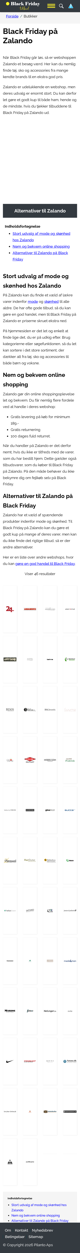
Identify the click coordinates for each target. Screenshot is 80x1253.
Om (8, 1230)
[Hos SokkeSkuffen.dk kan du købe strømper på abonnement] (50, 1111)
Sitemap (36, 1236)
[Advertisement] (40, 162)
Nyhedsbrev (42, 1230)
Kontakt (21, 1230)
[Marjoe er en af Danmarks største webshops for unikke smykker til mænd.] (10, 1011)
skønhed (51, 301)
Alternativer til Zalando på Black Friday (40, 1221)
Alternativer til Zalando (40, 211)
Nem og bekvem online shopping (41, 246)
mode (33, 301)
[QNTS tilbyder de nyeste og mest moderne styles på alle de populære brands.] (50, 1061)
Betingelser (15, 1236)
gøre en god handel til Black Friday (45, 563)
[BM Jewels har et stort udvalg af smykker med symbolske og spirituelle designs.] (50, 709)
